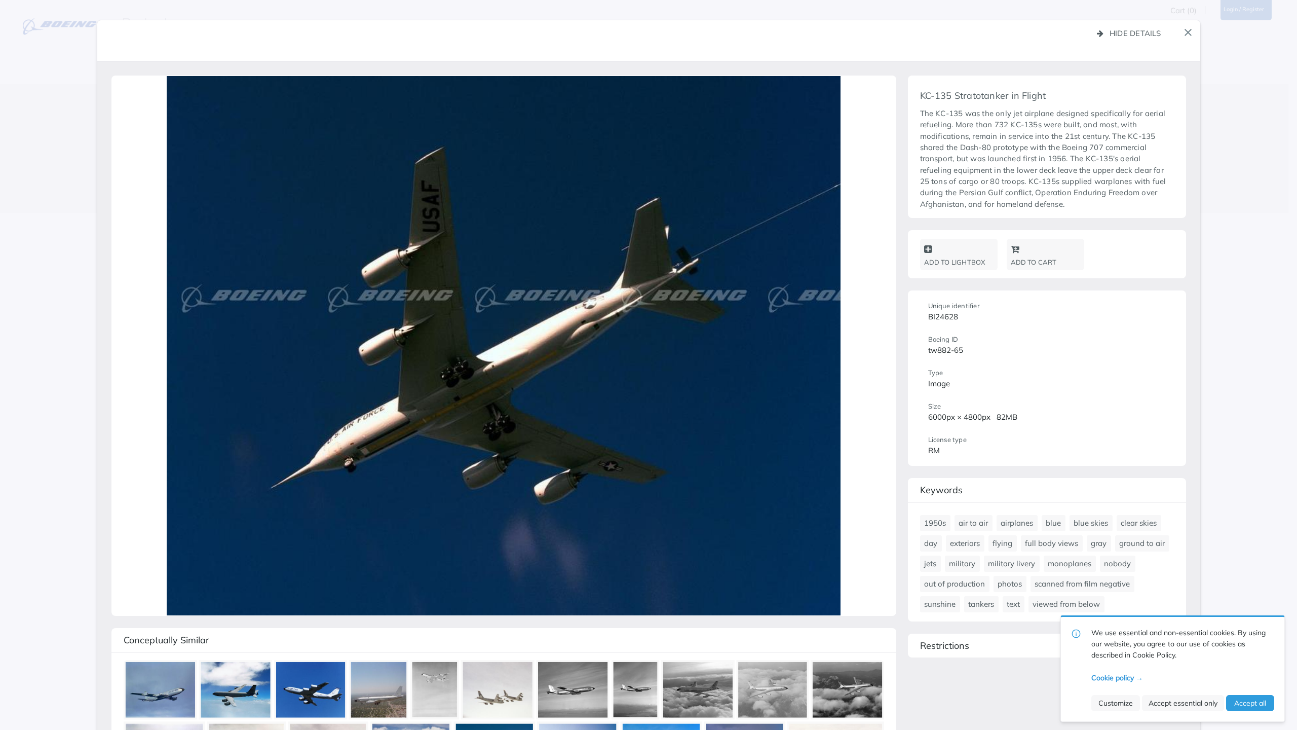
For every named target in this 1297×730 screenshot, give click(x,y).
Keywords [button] (941, 490)
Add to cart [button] (1034, 262)
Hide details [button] (1135, 33)
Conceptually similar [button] (166, 640)
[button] (1188, 32)
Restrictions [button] (944, 645)
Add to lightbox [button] (954, 262)
